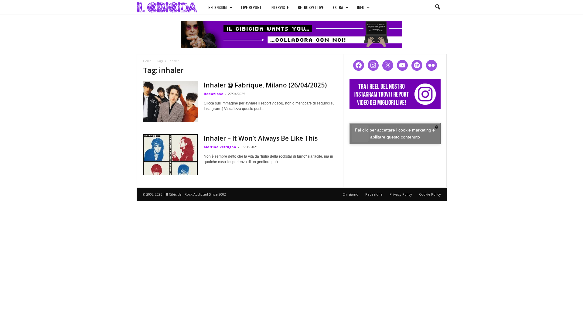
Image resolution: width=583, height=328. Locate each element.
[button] (437, 7)
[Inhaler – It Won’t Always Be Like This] (170, 154)
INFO (360, 7)
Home (147, 61)
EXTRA (338, 7)
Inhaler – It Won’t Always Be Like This (261, 138)
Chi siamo (350, 194)
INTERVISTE (280, 7)
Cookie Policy (430, 194)
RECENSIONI (217, 7)
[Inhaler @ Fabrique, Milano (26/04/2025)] (170, 101)
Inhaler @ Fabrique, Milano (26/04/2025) (265, 85)
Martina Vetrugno (220, 147)
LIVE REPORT (251, 7)
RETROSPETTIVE (311, 7)
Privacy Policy (401, 194)
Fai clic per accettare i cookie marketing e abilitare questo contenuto (395, 133)
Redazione (213, 93)
